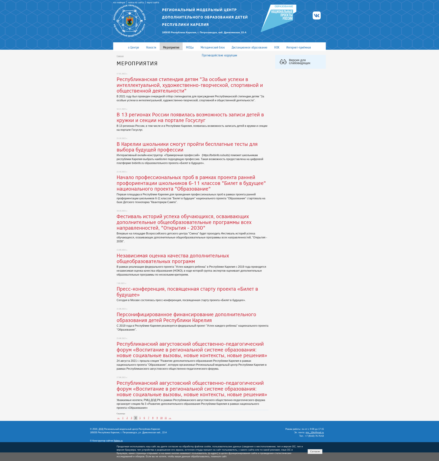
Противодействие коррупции (219, 55)
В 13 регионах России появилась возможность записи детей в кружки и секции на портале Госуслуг (190, 117)
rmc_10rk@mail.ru (315, 432)
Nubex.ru (118, 441)
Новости (151, 47)
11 (166, 418)
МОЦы (190, 47)
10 (161, 418)
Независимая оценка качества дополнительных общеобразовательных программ (173, 258)
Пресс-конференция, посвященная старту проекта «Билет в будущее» (187, 291)
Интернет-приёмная (298, 47)
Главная (120, 56)
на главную (119, 2)
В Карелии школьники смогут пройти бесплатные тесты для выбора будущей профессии (187, 146)
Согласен (315, 451)
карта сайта (153, 2)
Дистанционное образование (250, 47)
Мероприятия (171, 47)
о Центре (133, 47)
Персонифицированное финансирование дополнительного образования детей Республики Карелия (186, 317)
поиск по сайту (136, 2)
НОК (277, 47)
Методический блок (213, 47)
